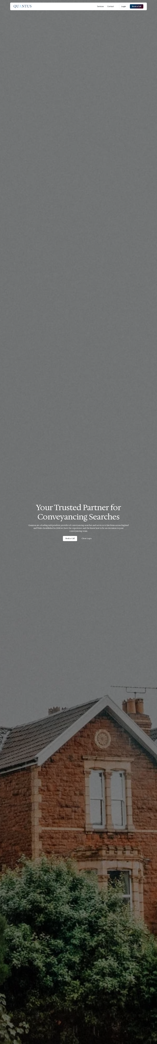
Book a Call (136, 6)
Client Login (86, 538)
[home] (22, 6)
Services (100, 6)
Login (123, 6)
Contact (110, 6)
